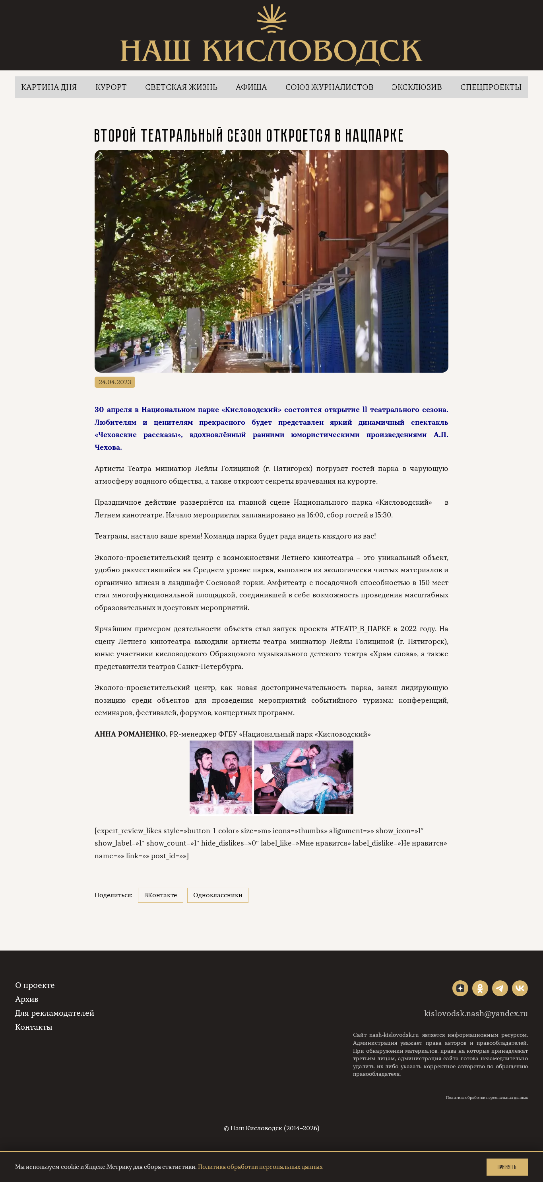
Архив (26, 999)
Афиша (251, 87)
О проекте (35, 985)
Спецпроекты (491, 87)
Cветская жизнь (181, 87)
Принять (507, 1167)
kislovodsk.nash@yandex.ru (476, 1014)
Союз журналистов (329, 87)
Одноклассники (217, 895)
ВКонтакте (160, 895)
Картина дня (49, 87)
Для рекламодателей (54, 1013)
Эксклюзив (417, 87)
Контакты (33, 1027)
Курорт (111, 87)
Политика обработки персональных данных (487, 1097)
